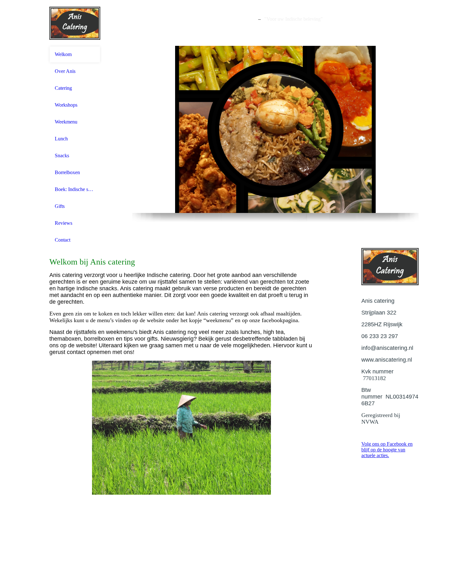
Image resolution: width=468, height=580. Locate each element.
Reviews (63, 223)
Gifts (60, 206)
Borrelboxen (67, 172)
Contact (62, 240)
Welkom (63, 54)
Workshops (66, 105)
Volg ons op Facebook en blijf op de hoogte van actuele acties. (387, 449)
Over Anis (65, 71)
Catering (63, 88)
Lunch (61, 138)
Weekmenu (66, 121)
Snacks (62, 155)
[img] (74, 23)
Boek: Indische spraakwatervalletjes (75, 189)
